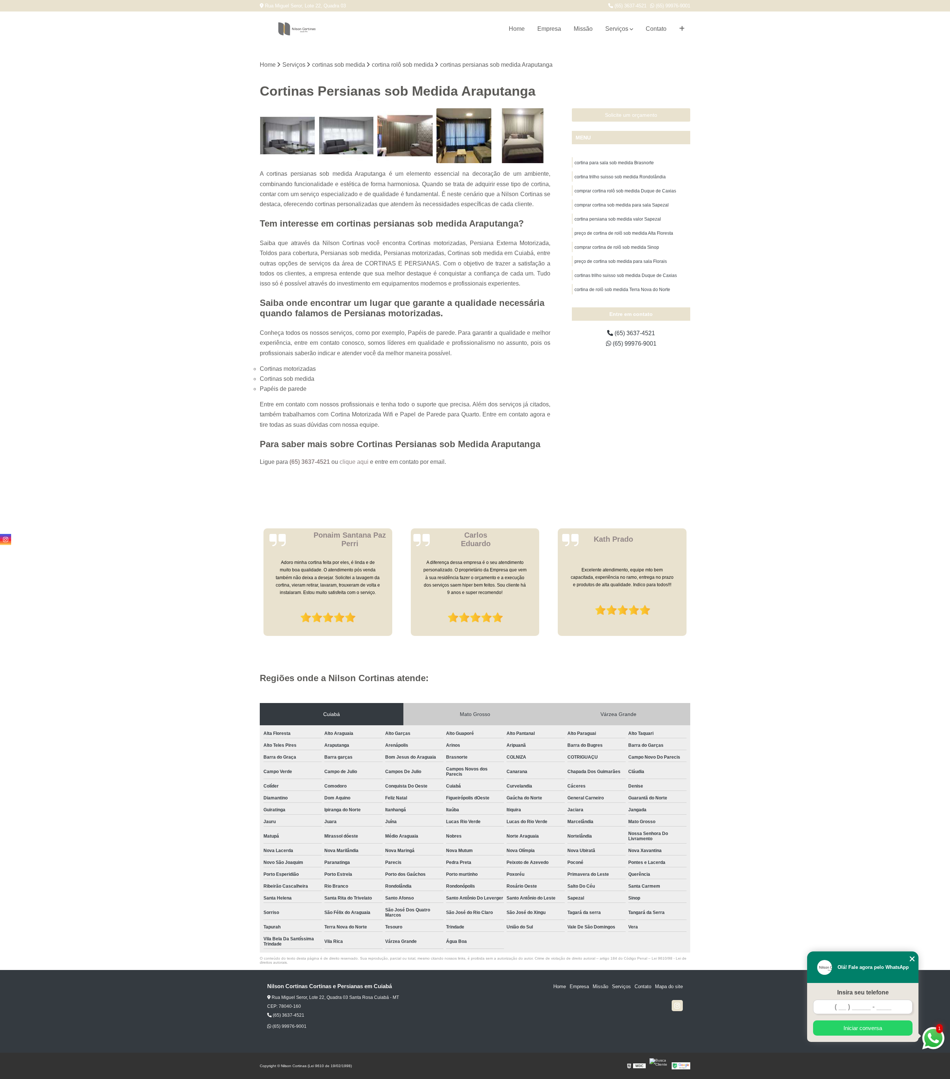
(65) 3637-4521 (629, 6)
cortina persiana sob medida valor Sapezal (617, 219)
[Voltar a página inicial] (297, 29)
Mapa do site (669, 986)
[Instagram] (677, 1005)
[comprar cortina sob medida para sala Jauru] (405, 136)
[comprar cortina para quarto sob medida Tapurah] (522, 136)
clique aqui (354, 462)
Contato (656, 29)
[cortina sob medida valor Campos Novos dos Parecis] (464, 136)
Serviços (616, 29)
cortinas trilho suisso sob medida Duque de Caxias (625, 275)
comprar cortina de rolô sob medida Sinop (616, 247)
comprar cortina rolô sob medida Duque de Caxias (625, 191)
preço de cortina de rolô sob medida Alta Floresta (623, 233)
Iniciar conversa (862, 1028)
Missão (583, 29)
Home (517, 29)
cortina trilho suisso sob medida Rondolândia (620, 176)
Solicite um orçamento (631, 115)
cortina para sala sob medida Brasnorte (614, 162)
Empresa (549, 29)
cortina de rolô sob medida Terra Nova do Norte (622, 289)
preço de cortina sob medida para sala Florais (620, 261)
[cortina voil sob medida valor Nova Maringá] (346, 136)
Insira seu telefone (863, 992)
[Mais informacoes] (682, 29)
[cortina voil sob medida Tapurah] (287, 136)
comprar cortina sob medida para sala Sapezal (621, 205)
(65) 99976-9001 (672, 6)
